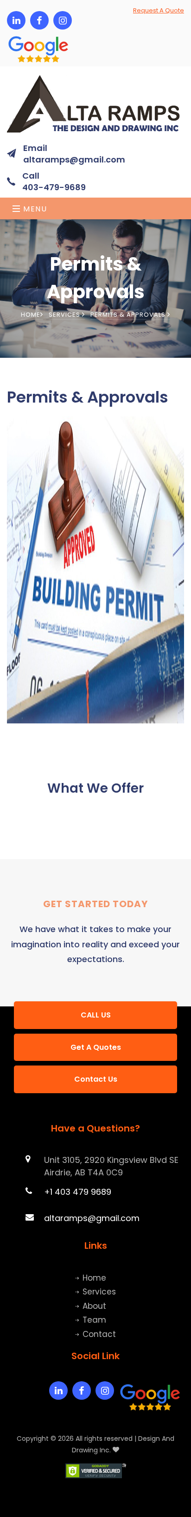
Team (94, 1319)
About (94, 1306)
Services (65, 314)
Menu (34, 209)
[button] (16, 42)
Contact (99, 1334)
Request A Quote (158, 10)
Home (30, 314)
